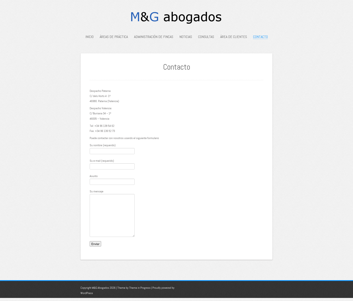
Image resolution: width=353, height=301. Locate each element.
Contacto (260, 37)
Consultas (206, 37)
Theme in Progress (140, 288)
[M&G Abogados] (176, 19)
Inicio (89, 37)
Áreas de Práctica (114, 37)
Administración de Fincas (153, 37)
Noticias (185, 37)
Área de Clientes (233, 37)
